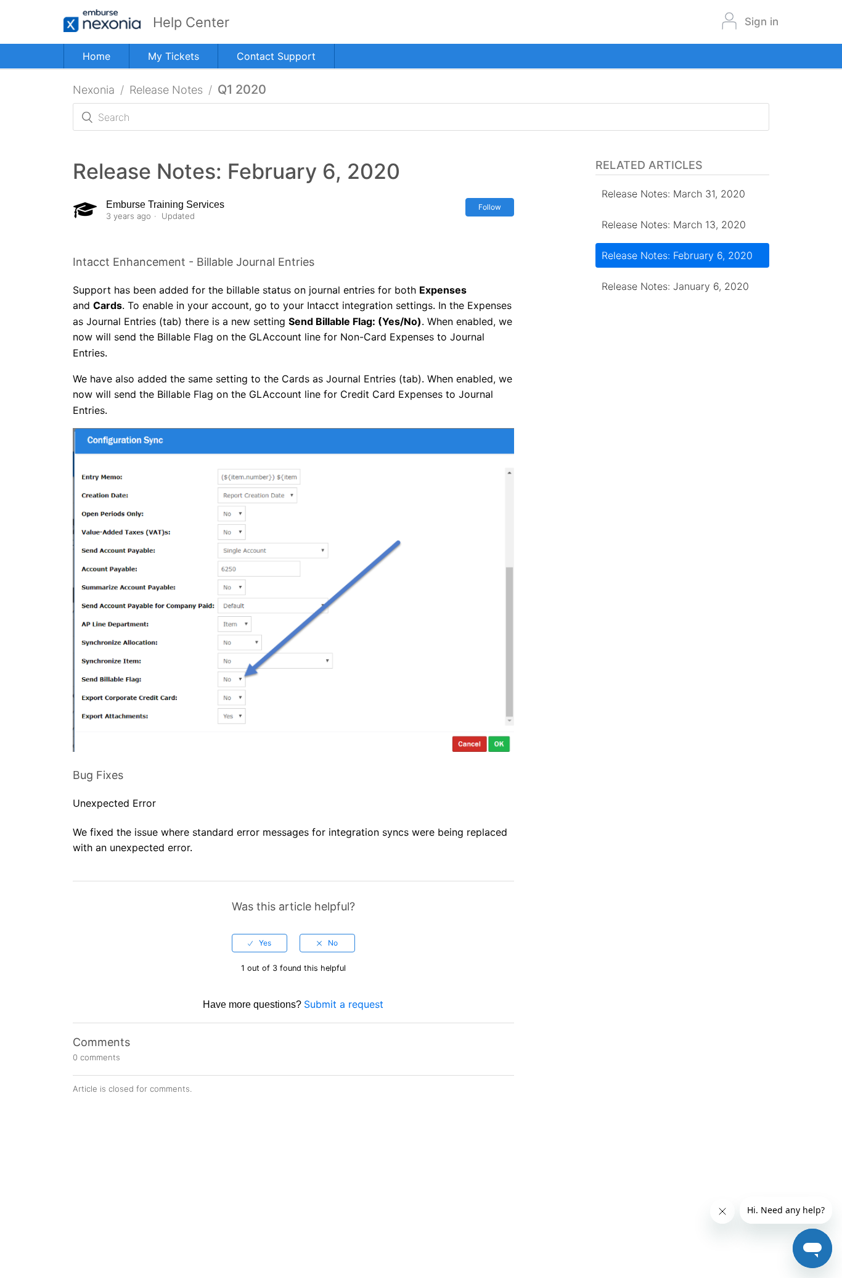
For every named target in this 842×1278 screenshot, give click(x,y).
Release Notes (166, 89)
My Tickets (173, 56)
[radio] (259, 943)
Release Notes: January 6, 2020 (675, 286)
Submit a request (343, 1004)
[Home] (108, 22)
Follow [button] (489, 207)
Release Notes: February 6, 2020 (677, 255)
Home (96, 56)
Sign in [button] (762, 21)
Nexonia (94, 89)
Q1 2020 (242, 89)
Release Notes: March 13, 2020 (674, 224)
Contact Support (276, 56)
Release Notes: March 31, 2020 (673, 194)
